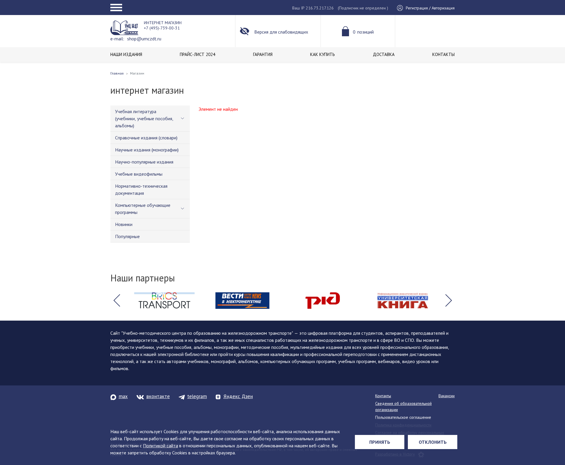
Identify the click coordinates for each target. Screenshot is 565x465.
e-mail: (117, 39)
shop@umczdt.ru (144, 39)
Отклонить (433, 442)
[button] (116, 300)
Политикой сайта (160, 445)
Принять (379, 442)
